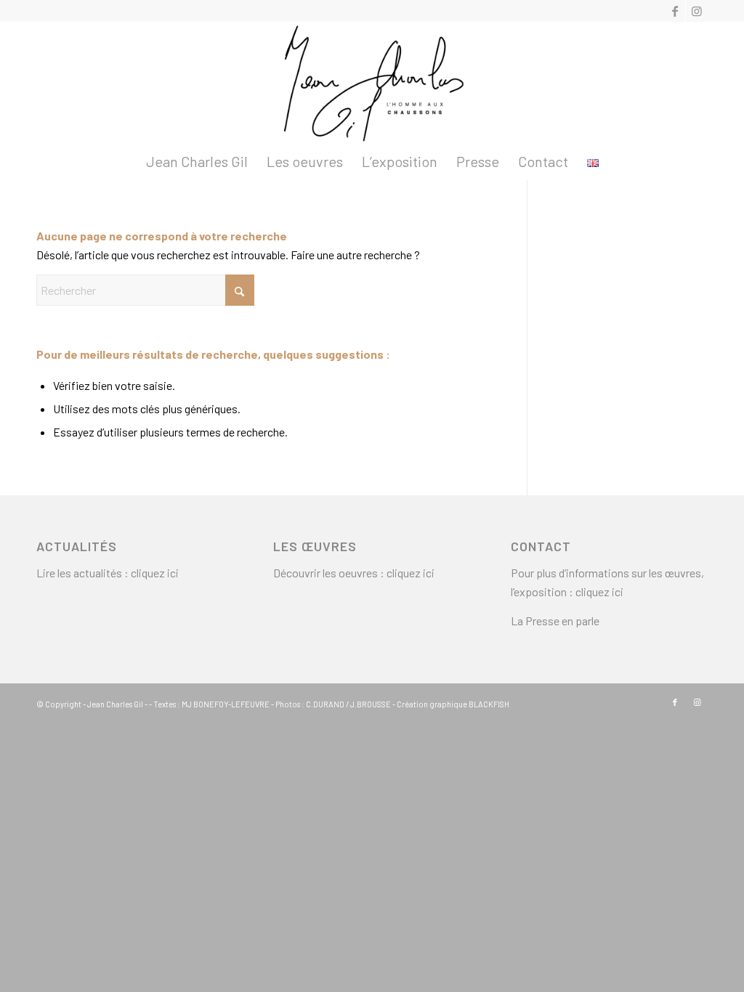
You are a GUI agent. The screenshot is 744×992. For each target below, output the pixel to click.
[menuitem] (197, 161)
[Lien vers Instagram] (697, 11)
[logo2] (371, 82)
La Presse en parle (555, 620)
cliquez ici (155, 573)
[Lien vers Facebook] (674, 11)
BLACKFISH (489, 704)
